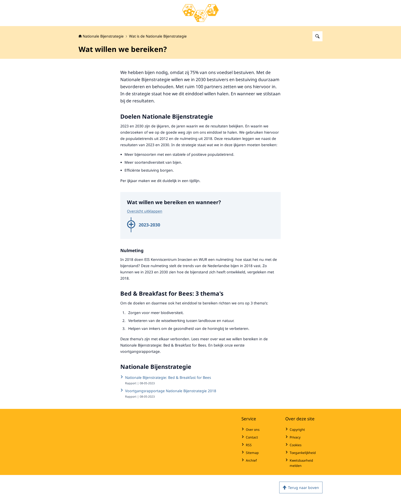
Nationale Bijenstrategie (103, 36)
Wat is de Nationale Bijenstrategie (158, 36)
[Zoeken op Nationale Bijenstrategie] (317, 36)
